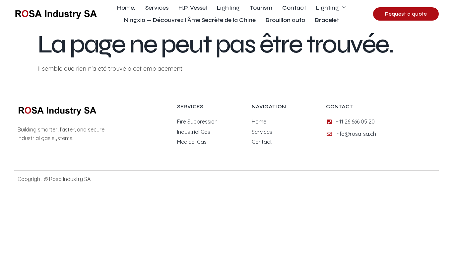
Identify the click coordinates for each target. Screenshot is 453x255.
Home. (126, 7)
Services (156, 7)
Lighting (228, 7)
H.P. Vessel (192, 7)
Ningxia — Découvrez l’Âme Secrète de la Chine (190, 20)
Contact (294, 7)
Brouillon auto (285, 20)
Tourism (261, 7)
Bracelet (327, 20)
